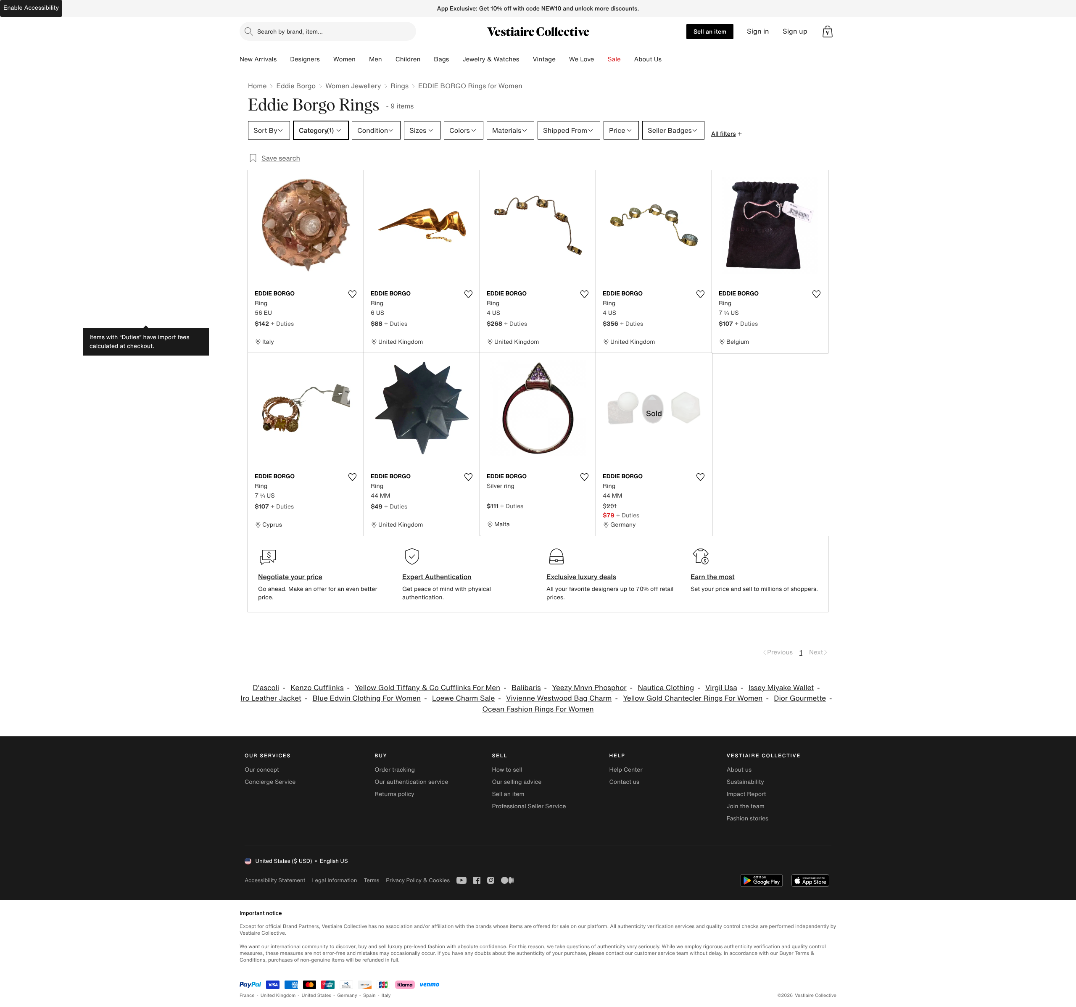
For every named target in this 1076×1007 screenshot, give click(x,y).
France (247, 995)
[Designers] (326, 59)
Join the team (746, 806)
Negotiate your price (290, 577)
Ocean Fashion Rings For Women (537, 709)
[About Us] (668, 59)
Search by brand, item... (290, 31)
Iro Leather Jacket (270, 698)
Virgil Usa (721, 688)
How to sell (507, 769)
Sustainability (745, 782)
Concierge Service (270, 782)
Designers (305, 59)
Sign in (758, 31)
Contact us (624, 782)
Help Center (626, 769)
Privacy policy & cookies (418, 880)
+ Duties (282, 323)
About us (739, 769)
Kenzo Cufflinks (317, 688)
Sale (614, 59)
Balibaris (526, 688)
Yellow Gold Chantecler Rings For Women (692, 698)
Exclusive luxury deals (581, 577)
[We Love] (601, 59)
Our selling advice (516, 782)
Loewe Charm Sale (463, 698)
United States (317, 995)
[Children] (427, 59)
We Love (581, 59)
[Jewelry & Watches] (525, 59)
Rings (399, 86)
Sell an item (710, 31)
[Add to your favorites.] (352, 294)
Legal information (334, 880)
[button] (827, 31)
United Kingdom (278, 995)
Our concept (262, 769)
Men (375, 59)
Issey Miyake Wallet (781, 688)
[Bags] (455, 59)
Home (257, 86)
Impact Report (746, 794)
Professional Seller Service (529, 806)
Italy (386, 995)
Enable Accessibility (31, 7)
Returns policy (394, 794)
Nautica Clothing (666, 688)
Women (344, 59)
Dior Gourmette (800, 698)
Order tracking (394, 769)
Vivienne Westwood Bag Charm (559, 698)
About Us (648, 59)
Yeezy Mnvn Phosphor (589, 688)
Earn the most (713, 577)
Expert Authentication (437, 577)
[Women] (362, 59)
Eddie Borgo (296, 86)
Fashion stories (747, 818)
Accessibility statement (275, 880)
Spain (369, 995)
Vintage (544, 59)
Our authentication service (411, 782)
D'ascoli (266, 688)
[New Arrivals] (283, 59)
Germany (347, 995)
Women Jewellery (353, 86)
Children (408, 59)
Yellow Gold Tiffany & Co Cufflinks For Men (427, 688)
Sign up (795, 31)
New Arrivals (258, 59)
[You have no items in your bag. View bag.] (827, 31)
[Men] (388, 59)
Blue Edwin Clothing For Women (367, 698)
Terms (371, 880)
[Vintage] (562, 59)
